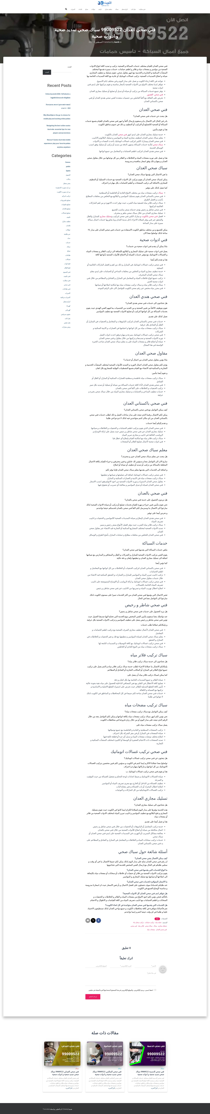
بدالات (68, 179)
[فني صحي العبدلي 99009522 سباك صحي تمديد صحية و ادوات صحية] (62, 1053)
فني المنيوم (66, 272)
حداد (68, 238)
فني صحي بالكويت (150, 216)
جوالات (93, 9)
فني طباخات (66, 289)
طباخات (67, 255)
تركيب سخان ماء (138, 922)
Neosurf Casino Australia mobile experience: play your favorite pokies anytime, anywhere (57, 143)
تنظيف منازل (108, 9)
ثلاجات (80, 9)
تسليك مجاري (105, 216)
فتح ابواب (67, 264)
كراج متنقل (125, 9)
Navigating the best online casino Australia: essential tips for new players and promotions (58, 129)
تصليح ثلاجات (66, 209)
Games (67, 162)
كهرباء (68, 306)
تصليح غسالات (65, 213)
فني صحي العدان (161, 929)
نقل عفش (67, 323)
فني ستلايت (142, 9)
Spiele (68, 171)
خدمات (68, 242)
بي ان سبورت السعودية (63, 187)
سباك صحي (158, 144)
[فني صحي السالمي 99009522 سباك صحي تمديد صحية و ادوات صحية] (105, 1053)
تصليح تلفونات (65, 204)
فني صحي (122, 134)
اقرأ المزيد (154, 1088)
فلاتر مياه (141, 926)
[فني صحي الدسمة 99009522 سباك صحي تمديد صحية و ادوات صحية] (148, 1053)
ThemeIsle (46, 1109)
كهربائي (67, 310)
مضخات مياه (151, 929)
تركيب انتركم (66, 196)
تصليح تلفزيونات (65, 200)
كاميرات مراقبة (65, 297)
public (68, 166)
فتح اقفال (67, 268)
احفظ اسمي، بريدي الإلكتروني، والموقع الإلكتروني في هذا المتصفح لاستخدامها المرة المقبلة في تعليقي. (120, 990)
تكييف (100, 9)
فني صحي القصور (155, 94)
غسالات (68, 259)
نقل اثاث (133, 9)
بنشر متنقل (66, 183)
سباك (116, 9)
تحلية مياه (158, 922)
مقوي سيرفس (65, 314)
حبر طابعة (67, 234)
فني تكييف (67, 276)
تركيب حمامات (149, 922)
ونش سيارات (66, 327)
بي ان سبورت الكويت (63, 192)
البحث (69, 67)
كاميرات (73, 9)
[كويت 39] (105, 4)
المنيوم (68, 175)
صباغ (86, 9)
